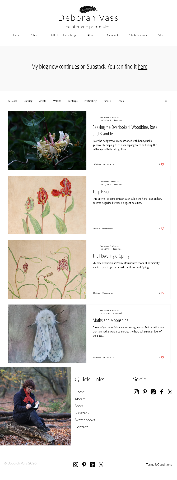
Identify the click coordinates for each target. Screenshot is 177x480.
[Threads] (92, 464)
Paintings (73, 100)
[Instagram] (136, 391)
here (142, 66)
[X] (170, 391)
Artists (42, 100)
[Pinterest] (144, 391)
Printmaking (91, 100)
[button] (166, 101)
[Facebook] (161, 391)
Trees (121, 100)
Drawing (28, 100)
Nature (107, 100)
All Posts (12, 100)
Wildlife (57, 100)
